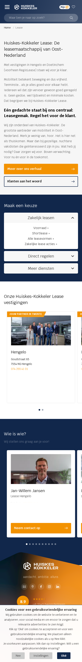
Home (7, 27)
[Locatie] (32, 587)
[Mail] (24, 587)
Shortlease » (41, 233)
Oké (63, 655)
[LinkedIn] (58, 587)
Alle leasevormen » (41, 239)
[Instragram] (49, 587)
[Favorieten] (74, 7)
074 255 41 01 (19, 369)
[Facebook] (41, 587)
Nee (18, 655)
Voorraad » (41, 228)
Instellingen (40, 655)
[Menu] (7, 7)
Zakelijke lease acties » (41, 244)
